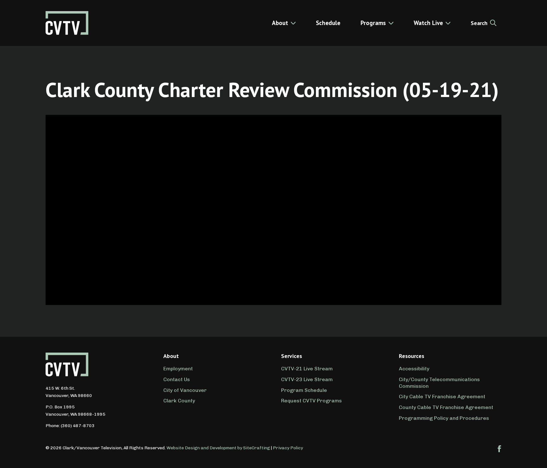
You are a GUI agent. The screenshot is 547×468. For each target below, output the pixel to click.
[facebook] (499, 448)
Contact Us (176, 379)
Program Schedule (304, 390)
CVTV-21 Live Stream (307, 369)
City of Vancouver (185, 390)
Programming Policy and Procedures (444, 418)
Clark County (179, 401)
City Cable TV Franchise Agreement (442, 396)
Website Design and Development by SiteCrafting (218, 448)
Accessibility (414, 369)
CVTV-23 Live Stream (307, 379)
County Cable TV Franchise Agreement (446, 407)
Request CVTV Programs (311, 401)
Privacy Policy (288, 448)
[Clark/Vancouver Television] (67, 23)
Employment (178, 369)
